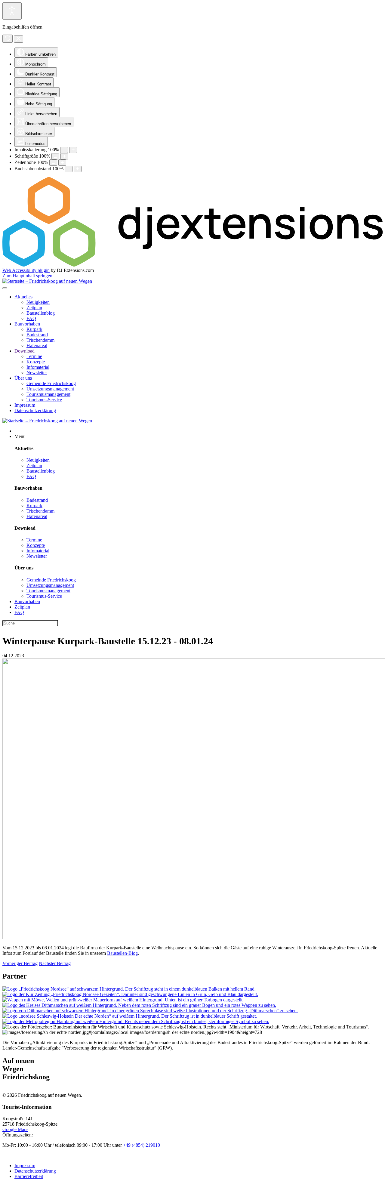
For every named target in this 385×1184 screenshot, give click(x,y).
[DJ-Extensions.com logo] (192, 264)
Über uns (23, 378)
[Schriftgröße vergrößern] (64, 156)
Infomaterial (37, 367)
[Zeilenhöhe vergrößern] (62, 162)
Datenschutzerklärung (35, 410)
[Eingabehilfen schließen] (18, 39)
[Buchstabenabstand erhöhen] (78, 169)
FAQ (31, 318)
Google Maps (15, 1129)
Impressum (24, 405)
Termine (34, 356)
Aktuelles (23, 296)
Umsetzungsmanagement (50, 388)
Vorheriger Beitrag (20, 963)
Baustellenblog (40, 313)
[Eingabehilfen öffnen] (12, 11)
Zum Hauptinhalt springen (27, 275)
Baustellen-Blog (122, 953)
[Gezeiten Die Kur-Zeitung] (130, 994)
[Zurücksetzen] (7, 39)
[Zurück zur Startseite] (47, 281)
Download (24, 350)
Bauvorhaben (27, 323)
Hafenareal (36, 345)
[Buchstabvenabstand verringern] (68, 169)
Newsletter (36, 372)
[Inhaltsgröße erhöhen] (73, 150)
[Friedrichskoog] (129, 988)
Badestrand (37, 334)
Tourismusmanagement (48, 394)
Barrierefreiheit (28, 1176)
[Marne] (123, 999)
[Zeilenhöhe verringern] (53, 162)
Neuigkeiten (38, 302)
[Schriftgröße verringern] (55, 156)
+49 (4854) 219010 (141, 1145)
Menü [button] (20, 436)
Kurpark (34, 329)
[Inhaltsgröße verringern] (64, 150)
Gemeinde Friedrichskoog (51, 383)
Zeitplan (34, 307)
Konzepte (35, 361)
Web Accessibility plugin (26, 270)
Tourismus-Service (44, 399)
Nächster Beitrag (55, 963)
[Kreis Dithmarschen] (139, 1005)
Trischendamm (40, 340)
